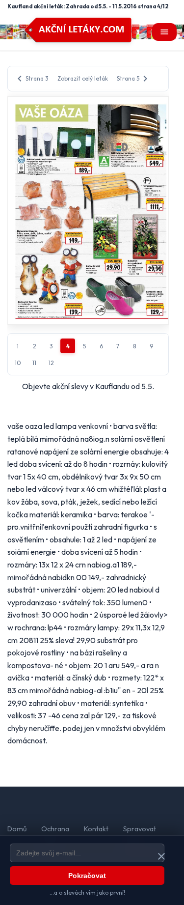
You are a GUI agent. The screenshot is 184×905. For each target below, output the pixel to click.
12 (51, 363)
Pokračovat (87, 875)
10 (18, 363)
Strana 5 (134, 79)
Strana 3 (31, 79)
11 (34, 363)
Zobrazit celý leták (82, 78)
